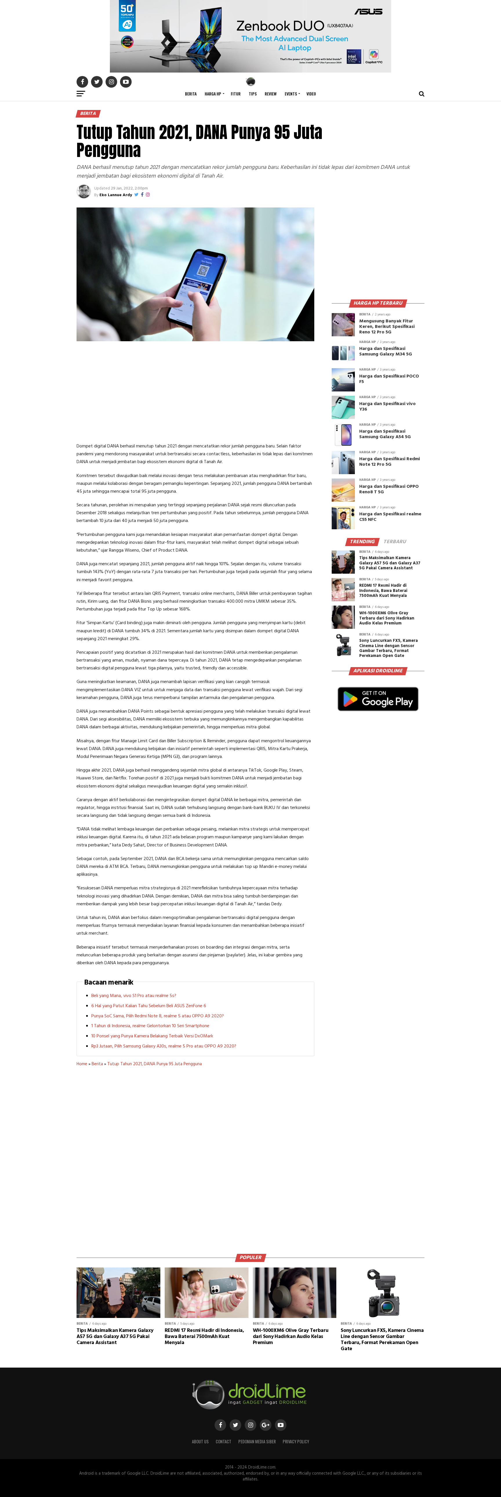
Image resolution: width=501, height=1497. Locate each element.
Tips (253, 94)
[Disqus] (195, 1158)
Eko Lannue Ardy (115, 195)
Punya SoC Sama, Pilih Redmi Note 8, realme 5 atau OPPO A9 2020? (157, 1016)
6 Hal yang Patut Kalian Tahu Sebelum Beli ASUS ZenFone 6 (148, 1006)
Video (311, 94)
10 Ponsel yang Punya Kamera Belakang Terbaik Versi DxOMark (152, 1036)
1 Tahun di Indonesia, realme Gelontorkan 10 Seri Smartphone (150, 1026)
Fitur (236, 94)
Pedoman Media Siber (257, 1441)
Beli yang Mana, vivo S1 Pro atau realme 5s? (133, 996)
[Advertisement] (195, 393)
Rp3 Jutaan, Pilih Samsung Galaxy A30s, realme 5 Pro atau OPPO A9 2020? (163, 1046)
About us (200, 1441)
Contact (223, 1441)
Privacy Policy (296, 1441)
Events (291, 94)
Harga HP (213, 94)
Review (271, 94)
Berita (191, 94)
